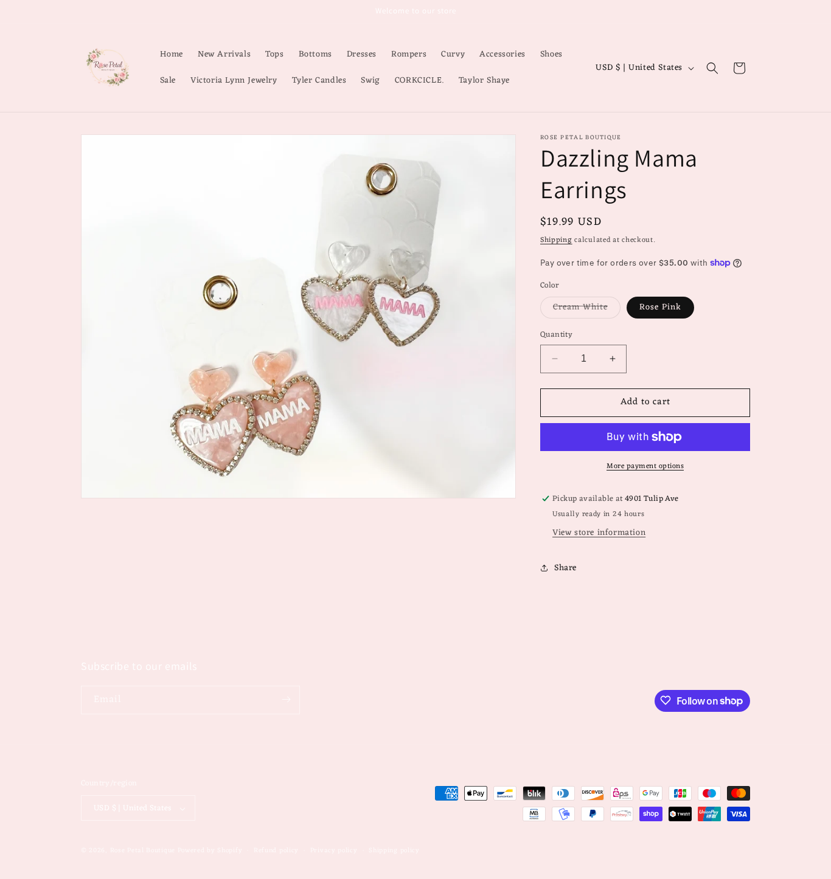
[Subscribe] (286, 699)
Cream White (587, 309)
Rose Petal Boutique (142, 851)
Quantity (556, 335)
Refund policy (276, 851)
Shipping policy (394, 851)
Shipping (556, 240)
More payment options (645, 466)
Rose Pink (660, 307)
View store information (598, 532)
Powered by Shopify (210, 851)
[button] (712, 68)
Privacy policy (334, 851)
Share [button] (565, 568)
